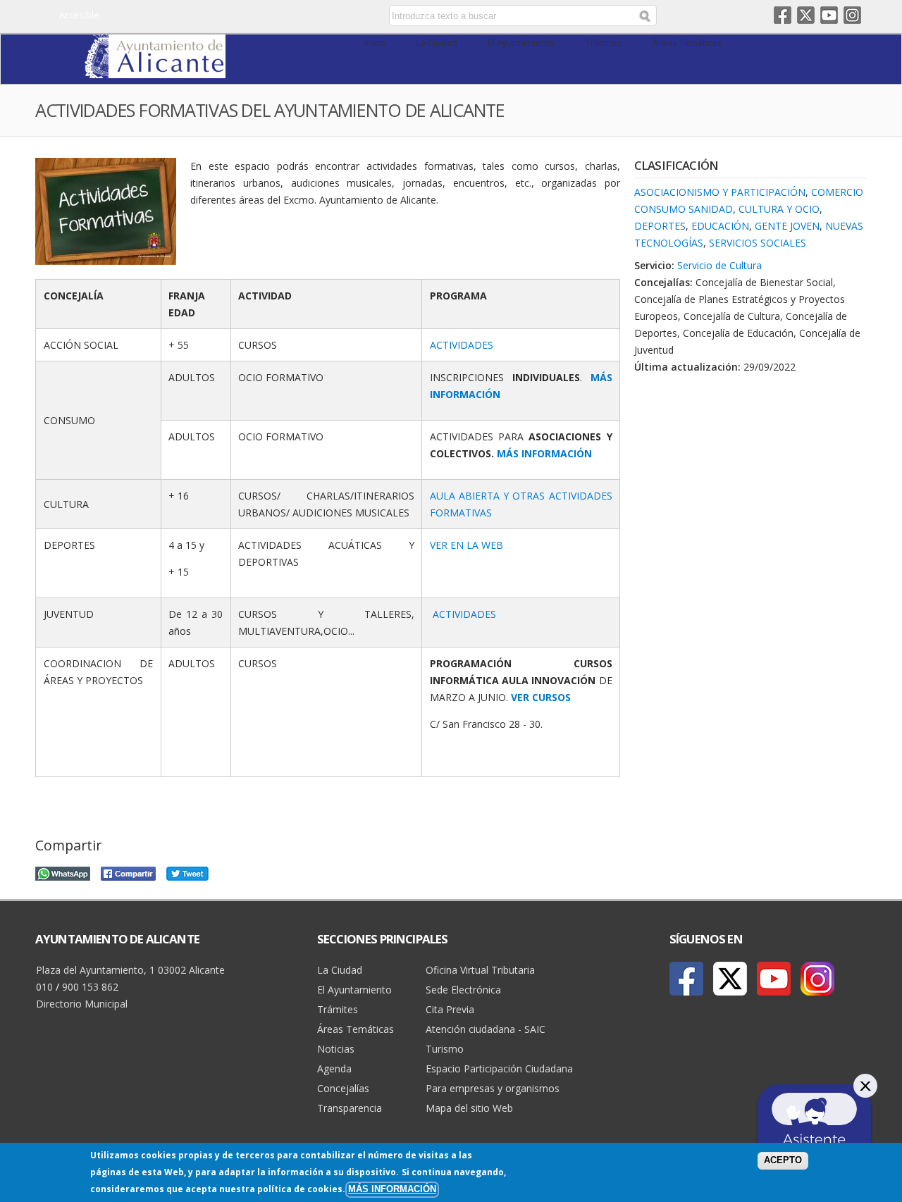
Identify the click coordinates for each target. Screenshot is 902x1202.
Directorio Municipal (82, 1003)
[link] (155, 70)
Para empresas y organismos (493, 1088)
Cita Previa (450, 1009)
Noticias (335, 1048)
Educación (720, 226)
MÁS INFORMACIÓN (544, 453)
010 (44, 986)
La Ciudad (436, 43)
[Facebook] (686, 979)
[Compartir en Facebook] (128, 872)
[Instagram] (817, 979)
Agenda (334, 1068)
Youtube (829, 15)
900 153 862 (90, 986)
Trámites (604, 43)
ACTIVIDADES (461, 345)
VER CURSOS (541, 697)
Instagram (852, 15)
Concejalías (343, 1088)
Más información (392, 1189)
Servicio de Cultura (719, 265)
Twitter (806, 15)
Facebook (782, 15)
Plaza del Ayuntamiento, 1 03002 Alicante (130, 970)
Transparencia (349, 1108)
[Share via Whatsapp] (62, 872)
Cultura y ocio (779, 209)
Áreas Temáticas (687, 43)
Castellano (269, 16)
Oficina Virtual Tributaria (480, 970)
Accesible (79, 14)
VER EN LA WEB (466, 545)
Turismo (445, 1048)
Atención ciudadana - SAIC (485, 1029)
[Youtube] (774, 979)
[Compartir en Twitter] (187, 872)
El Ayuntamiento (521, 43)
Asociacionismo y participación (719, 192)
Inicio (375, 43)
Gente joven (787, 226)
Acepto (783, 1160)
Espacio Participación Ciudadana (499, 1068)
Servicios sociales (757, 242)
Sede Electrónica (463, 989)
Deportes (660, 226)
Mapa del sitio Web (469, 1108)
